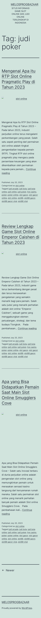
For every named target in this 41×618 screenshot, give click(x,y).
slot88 (20, 198)
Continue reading (27, 328)
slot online (19, 185)
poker (4, 195)
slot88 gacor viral (9, 201)
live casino (31, 192)
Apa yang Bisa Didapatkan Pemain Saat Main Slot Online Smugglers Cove (20, 392)
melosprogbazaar (24, 4)
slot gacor (23, 195)
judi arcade (13, 189)
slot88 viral (23, 201)
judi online (12, 192)
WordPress (27, 608)
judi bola (23, 189)
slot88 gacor (29, 198)
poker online (13, 195)
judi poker (22, 192)
